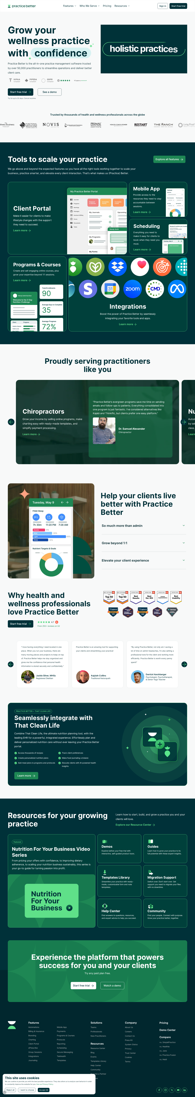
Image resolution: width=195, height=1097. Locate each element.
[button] (69, 5)
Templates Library (98, 1061)
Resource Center (98, 1048)
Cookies (128, 1057)
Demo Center (167, 1030)
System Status (131, 1044)
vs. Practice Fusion (167, 1055)
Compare (165, 1037)
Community (95, 1069)
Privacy (128, 1049)
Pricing (107, 5)
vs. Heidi (163, 1059)
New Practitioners (98, 1036)
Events (93, 1057)
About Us (129, 1027)
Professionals (96, 1031)
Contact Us (130, 1036)
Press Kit (129, 1040)
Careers (128, 1031)
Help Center (96, 1065)
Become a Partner (98, 1074)
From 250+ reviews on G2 (49, 626)
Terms (127, 1061)
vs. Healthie (164, 1046)
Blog (92, 1052)
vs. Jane (163, 1051)
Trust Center (130, 1053)
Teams (93, 1027)
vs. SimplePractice (167, 1042)
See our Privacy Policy (44, 1084)
